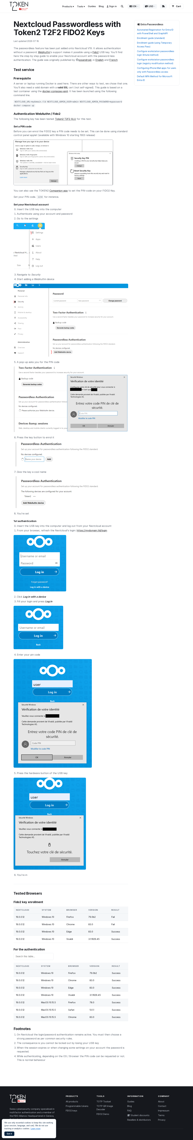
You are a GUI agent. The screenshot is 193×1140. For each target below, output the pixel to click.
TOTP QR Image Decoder (104, 1108)
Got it (9, 1134)
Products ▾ (68, 6)
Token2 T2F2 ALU (65, 118)
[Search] (122, 6)
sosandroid (85, 59)
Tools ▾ (81, 6)
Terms (161, 1115)
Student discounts (139, 1115)
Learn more (35, 1128)
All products (72, 1101)
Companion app (58, 190)
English (99, 59)
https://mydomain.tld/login (92, 530)
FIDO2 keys (71, 1110)
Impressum (163, 1110)
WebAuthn (44, 52)
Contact (162, 1106)
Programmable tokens (77, 1106)
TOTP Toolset (103, 1101)
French (113, 59)
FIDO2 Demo (102, 1114)
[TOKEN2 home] (19, 6)
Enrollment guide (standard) (151, 38)
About (161, 1101)
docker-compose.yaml (55, 91)
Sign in (113, 6)
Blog (101, 6)
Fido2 (95, 52)
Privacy (161, 1120)
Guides (92, 6)
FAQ (129, 1110)
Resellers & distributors (139, 1120)
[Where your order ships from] (163, 6)
